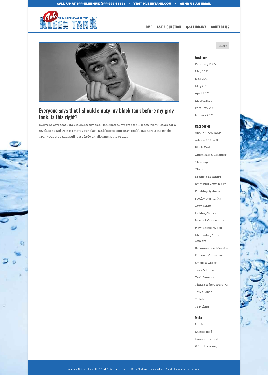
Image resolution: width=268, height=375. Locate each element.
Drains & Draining (208, 176)
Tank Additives (205, 270)
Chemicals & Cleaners (211, 154)
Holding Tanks (205, 213)
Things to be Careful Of (211, 284)
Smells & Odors (206, 262)
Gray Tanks (203, 206)
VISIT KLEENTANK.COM (152, 3)
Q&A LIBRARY (196, 28)
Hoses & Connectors (209, 220)
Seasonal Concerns (209, 255)
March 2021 (203, 100)
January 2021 (204, 115)
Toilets (199, 299)
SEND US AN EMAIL (195, 3)
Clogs (199, 169)
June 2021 (202, 78)
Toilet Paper (203, 292)
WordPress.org (206, 346)
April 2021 (202, 93)
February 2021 (205, 108)
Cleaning (201, 162)
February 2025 (205, 64)
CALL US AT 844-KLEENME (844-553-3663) (91, 3)
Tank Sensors (204, 277)
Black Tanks (203, 147)
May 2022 (202, 71)
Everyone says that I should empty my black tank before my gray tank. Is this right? (106, 113)
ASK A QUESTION (169, 28)
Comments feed (206, 339)
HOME (147, 28)
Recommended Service (211, 248)
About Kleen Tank (208, 133)
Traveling (202, 306)
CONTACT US (220, 28)
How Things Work (208, 227)
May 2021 (201, 86)
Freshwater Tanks (208, 198)
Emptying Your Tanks (210, 184)
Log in (199, 324)
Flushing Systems (207, 191)
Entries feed (203, 331)
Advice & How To (207, 140)
